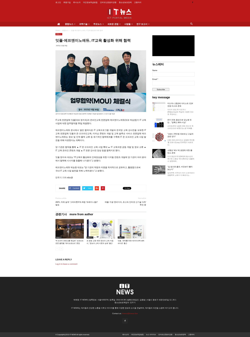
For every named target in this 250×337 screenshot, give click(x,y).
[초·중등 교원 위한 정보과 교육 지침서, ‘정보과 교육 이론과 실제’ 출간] (101, 229)
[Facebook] (193, 2)
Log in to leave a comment (66, 264)
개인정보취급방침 (90, 2)
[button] (191, 24)
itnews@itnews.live (130, 313)
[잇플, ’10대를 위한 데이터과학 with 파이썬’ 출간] (132, 229)
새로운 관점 (113, 24)
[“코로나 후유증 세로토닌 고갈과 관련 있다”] (158, 137)
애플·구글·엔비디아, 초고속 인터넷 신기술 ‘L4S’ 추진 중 (125, 203)
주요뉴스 (97, 24)
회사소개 (76, 2)
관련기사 (61, 214)
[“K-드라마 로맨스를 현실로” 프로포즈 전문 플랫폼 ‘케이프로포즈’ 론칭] (69, 229)
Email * (155, 79)
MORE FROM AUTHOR (81, 214)
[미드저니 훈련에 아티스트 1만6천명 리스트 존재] (158, 106)
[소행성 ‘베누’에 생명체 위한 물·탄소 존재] (158, 153)
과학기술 (83, 24)
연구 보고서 (141, 24)
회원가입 (67, 2)
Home (57, 30)
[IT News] (125, 13)
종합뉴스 (69, 24)
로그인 (58, 2)
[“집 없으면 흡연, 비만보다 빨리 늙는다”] (158, 169)
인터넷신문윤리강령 (108, 2)
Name (154, 70)
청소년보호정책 (125, 2)
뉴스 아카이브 (151, 334)
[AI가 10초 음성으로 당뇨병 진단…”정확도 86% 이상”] (158, 122)
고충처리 (137, 2)
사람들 (127, 24)
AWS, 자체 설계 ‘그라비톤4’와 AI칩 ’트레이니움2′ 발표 (76, 203)
